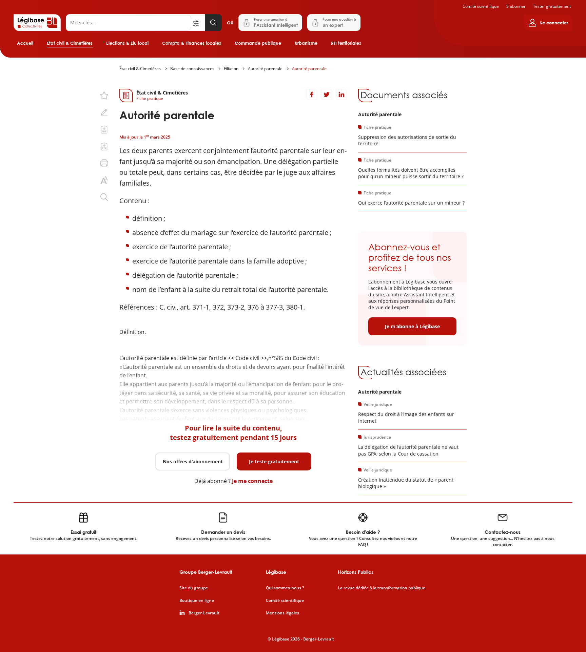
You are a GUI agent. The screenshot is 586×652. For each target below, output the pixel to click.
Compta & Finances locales (191, 43)
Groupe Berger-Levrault (205, 572)
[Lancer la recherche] (213, 22)
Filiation (231, 68)
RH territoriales (346, 43)
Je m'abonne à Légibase (412, 326)
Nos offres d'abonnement (193, 461)
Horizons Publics (355, 572)
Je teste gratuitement (274, 461)
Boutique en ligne (196, 600)
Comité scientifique (481, 6)
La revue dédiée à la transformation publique (381, 588)
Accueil (25, 43)
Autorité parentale (265, 68)
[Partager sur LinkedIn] (341, 94)
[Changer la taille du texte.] (104, 180)
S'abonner (516, 6)
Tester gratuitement (552, 6)
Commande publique (258, 43)
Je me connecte (252, 481)
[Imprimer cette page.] (104, 163)
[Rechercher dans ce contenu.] (104, 197)
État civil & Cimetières (70, 43)
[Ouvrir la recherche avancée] (198, 22)
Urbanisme (306, 43)
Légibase (276, 572)
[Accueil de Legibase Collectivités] (37, 22)
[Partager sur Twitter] (326, 94)
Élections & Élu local (127, 43)
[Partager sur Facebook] (311, 94)
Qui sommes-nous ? (285, 588)
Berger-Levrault (204, 613)
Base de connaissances (192, 68)
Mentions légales (282, 613)
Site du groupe (193, 588)
